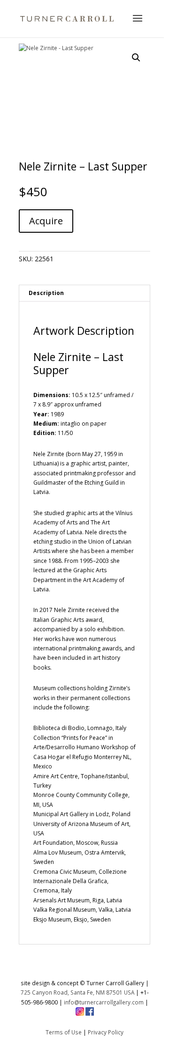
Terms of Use (64, 1032)
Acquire (46, 220)
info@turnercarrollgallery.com (104, 1002)
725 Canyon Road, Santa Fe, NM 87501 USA (77, 992)
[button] (136, 57)
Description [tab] (46, 293)
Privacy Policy (105, 1032)
